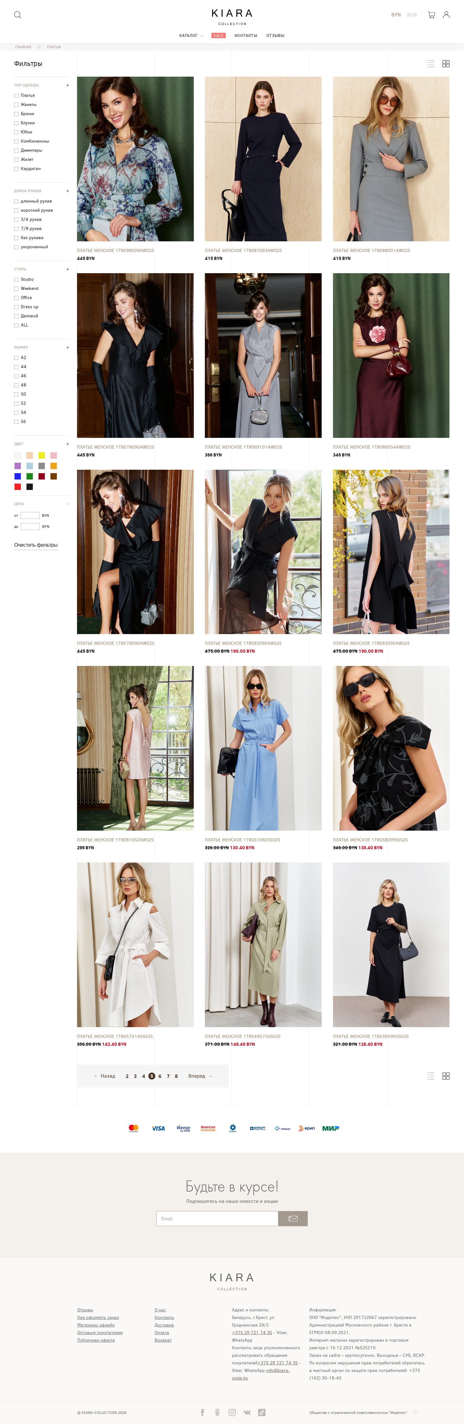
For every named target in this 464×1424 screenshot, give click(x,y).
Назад (108, 1076)
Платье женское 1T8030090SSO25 (371, 1036)
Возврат (163, 1340)
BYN (396, 14)
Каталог (188, 35)
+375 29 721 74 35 (252, 1333)
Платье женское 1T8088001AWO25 (371, 251)
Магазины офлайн (96, 1325)
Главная (23, 47)
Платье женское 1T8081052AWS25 (115, 840)
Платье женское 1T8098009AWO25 (115, 251)
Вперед (196, 1076)
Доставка (164, 1325)
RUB (412, 14)
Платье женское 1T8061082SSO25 (242, 840)
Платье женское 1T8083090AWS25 (243, 643)
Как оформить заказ (98, 1318)
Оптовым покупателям (100, 1333)
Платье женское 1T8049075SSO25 (243, 1036)
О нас (160, 1310)
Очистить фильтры (36, 545)
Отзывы (275, 35)
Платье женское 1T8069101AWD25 (243, 447)
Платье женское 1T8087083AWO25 (243, 251)
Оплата (162, 1333)
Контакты (246, 35)
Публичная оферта (96, 1340)
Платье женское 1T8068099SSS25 (370, 840)
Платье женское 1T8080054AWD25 (371, 447)
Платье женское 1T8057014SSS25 (115, 1036)
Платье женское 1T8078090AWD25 (115, 447)
